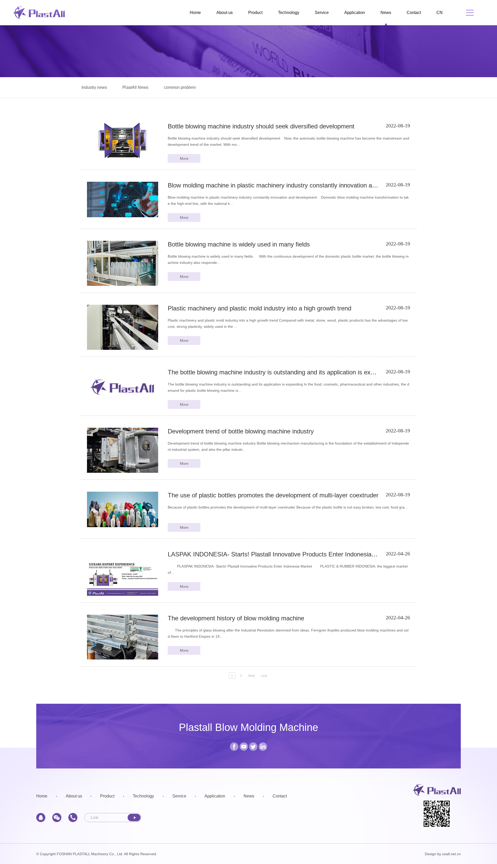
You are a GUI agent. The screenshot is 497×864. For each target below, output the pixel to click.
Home (195, 12)
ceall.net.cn (451, 854)
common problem (180, 87)
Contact (414, 12)
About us (224, 12)
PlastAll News (135, 87)
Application (354, 12)
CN (439, 12)
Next (251, 676)
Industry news (94, 87)
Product (255, 12)
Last (264, 676)
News (386, 12)
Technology (288, 12)
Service (322, 12)
